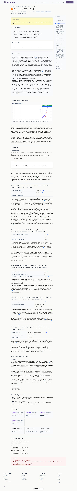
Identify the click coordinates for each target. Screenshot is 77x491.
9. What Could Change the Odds (19, 356)
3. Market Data (14, 147)
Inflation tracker (48, 11)
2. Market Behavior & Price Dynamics (20, 100)
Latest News (6, 476)
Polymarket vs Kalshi (7, 480)
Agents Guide (24, 476)
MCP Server (42, 476)
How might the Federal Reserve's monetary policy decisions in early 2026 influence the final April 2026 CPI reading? (59, 27)
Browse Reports (6, 475)
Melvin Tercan (14, 13)
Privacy (59, 482)
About (59, 475)
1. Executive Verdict (16, 27)
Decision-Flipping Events (59, 64)
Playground (41, 480)
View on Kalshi (14, 11)
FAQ (58, 478)
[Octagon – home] (9, 2)
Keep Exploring (58, 66)
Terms (59, 480)
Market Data (58, 23)
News (49, 2)
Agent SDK (41, 478)
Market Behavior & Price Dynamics (59, 21)
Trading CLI (41, 479)
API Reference (24, 478)
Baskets (5, 478)
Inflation (21, 6)
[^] (34, 57)
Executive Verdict (58, 18)
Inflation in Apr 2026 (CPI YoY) (29, 6)
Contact (59, 479)
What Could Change (59, 62)
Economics (17, 6)
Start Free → (70, 2)
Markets (12, 6)
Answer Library (24, 479)
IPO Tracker (5, 479)
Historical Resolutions (59, 68)
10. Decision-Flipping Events (18, 395)
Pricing (53, 2)
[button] (35, 2)
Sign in (64, 2)
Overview (23, 475)
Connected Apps (43, 475)
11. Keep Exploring (15, 409)
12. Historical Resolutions (17, 438)
